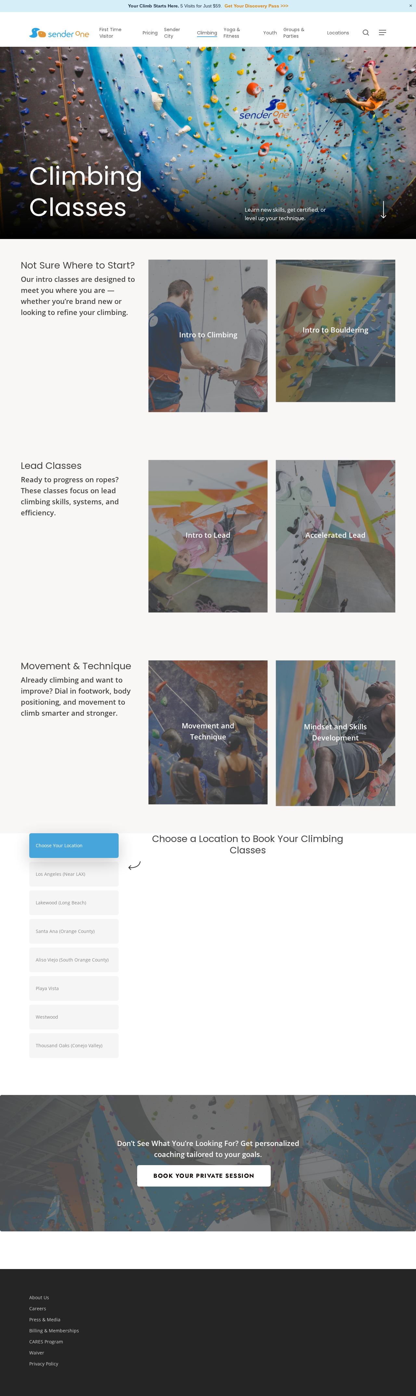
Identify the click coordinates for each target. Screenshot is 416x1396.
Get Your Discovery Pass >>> (256, 5)
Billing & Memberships (54, 1330)
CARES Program (46, 1342)
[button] (383, 32)
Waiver (36, 1353)
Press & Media (44, 1319)
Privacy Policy (43, 1364)
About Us (39, 1297)
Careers (37, 1308)
